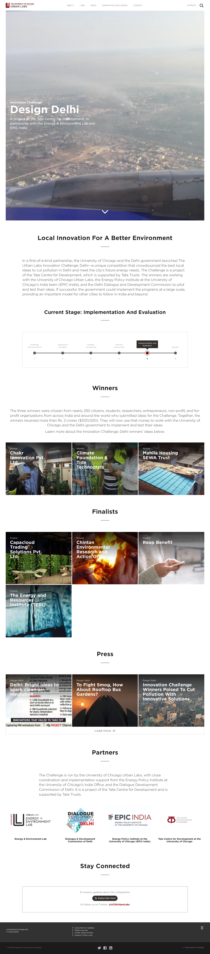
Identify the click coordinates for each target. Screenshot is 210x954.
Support (191, 5)
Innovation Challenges (114, 5)
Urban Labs (20, 5)
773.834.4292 (12, 932)
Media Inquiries (81, 930)
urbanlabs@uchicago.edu (17, 929)
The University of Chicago (194, 947)
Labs (82, 5)
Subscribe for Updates (84, 928)
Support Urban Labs (83, 935)
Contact (137, 5)
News (93, 5)
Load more (103, 730)
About (70, 5)
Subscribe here (106, 898)
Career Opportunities (84, 933)
